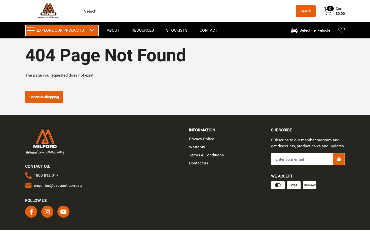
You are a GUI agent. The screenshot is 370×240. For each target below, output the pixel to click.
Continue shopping (44, 97)
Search (306, 11)
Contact (208, 30)
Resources (143, 30)
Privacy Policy (201, 139)
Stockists (177, 30)
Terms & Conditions (206, 155)
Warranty (197, 147)
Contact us (198, 163)
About (113, 30)
